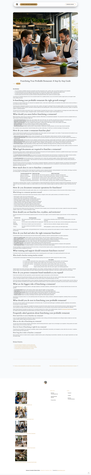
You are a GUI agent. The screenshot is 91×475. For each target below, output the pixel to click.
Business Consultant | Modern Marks (33, 470)
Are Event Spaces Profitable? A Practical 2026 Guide (25, 344)
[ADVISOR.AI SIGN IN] (70, 4)
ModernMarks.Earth (61, 470)
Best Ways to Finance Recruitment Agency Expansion (25, 433)
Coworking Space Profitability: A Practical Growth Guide (25, 462)
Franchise (18, 83)
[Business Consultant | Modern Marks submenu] (39, 4)
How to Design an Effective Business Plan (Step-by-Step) (26, 347)
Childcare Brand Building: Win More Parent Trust (24, 419)
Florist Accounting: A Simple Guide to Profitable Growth (25, 346)
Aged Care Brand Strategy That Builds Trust (23, 404)
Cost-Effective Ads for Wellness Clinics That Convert (25, 447)
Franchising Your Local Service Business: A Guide (24, 348)
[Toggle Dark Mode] (89, 473)
